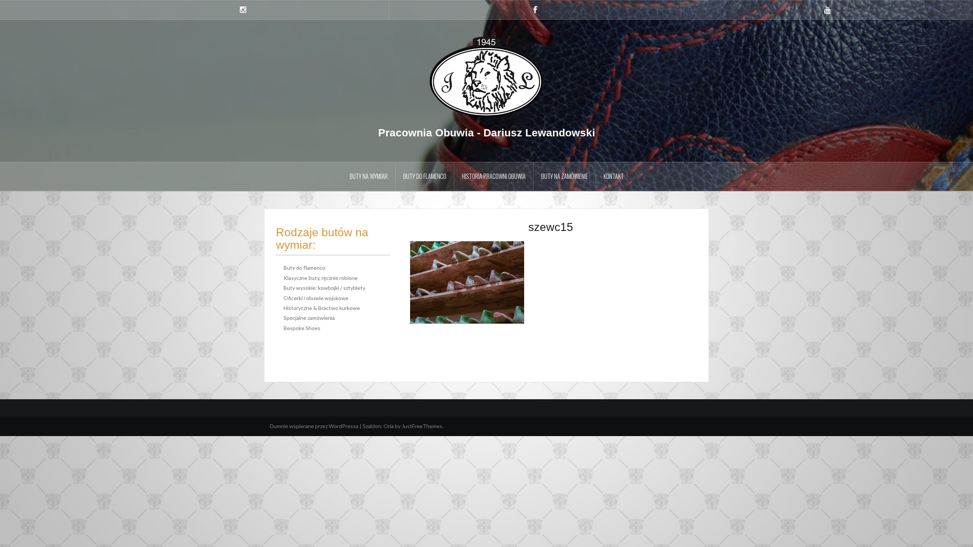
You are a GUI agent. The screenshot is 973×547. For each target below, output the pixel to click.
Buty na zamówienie (564, 176)
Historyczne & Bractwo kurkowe (322, 308)
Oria (388, 426)
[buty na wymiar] (486, 76)
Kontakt (614, 176)
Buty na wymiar (369, 176)
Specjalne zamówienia (309, 318)
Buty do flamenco (424, 176)
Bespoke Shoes (302, 328)
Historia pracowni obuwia (494, 176)
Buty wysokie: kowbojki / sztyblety (324, 288)
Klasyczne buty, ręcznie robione (321, 278)
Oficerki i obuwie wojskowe (316, 298)
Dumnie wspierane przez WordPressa (314, 426)
